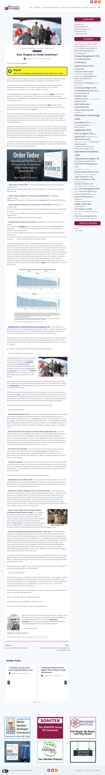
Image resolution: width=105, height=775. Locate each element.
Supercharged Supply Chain (83, 201)
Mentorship (80, 144)
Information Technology (87, 117)
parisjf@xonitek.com (32, 628)
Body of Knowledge (80, 29)
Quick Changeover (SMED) (80, 181)
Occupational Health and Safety (84, 146)
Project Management (83, 177)
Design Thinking (78, 76)
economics (21, 226)
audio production (92, 46)
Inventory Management (82, 125)
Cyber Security (78, 74)
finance (52, 94)
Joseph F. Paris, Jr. (32, 58)
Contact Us (93, 7)
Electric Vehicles (78, 85)
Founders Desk (32, 48)
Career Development (84, 51)
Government (96, 99)
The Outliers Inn (83, 209)
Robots (76, 191)
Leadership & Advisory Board (51, 7)
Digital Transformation (83, 78)
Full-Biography (11, 633)
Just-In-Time (79, 127)
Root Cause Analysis (28, 637)
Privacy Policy (9, 2)
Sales (86, 194)
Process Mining (78, 174)
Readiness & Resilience (83, 184)
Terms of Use (19, 2)
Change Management (87, 56)
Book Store (85, 7)
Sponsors (64, 7)
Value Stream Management (85, 216)
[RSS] (99, 2)
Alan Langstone (17, 673)
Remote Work (78, 186)
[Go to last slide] (8, 682)
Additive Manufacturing (80, 44)
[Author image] (25, 58)
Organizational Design (86, 158)
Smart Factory (93, 194)
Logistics (79, 136)
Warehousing (83, 218)
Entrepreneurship (83, 90)
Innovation (81, 122)
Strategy (78, 199)
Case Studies (80, 53)
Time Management (89, 211)
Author (76, 48)
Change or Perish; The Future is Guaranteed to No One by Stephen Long (55, 648)
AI (94, 44)
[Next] (65, 682)
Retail (77, 189)
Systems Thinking (79, 206)
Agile (90, 44)
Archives (76, 228)
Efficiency (97, 83)
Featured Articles (79, 27)
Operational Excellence (41, 637)
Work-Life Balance (92, 218)
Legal (95, 133)
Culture (79, 69)
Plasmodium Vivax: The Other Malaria (16, 647)
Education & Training (84, 83)
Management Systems (92, 136)
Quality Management (84, 179)
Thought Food (78, 31)
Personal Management (79, 169)
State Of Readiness (83, 196)
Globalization (81, 99)
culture (49, 105)
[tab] (35, 702)
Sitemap (97, 770)
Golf (89, 99)
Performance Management (85, 165)
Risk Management (89, 188)
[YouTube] (95, 2)
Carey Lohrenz (49, 675)
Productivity (93, 174)
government (15, 385)
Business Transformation (88, 48)
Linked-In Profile (21, 633)
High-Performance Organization (82, 105)
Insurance (92, 122)
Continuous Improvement (14, 637)
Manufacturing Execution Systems (81, 142)
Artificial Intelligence (81, 46)
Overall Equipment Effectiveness (84, 161)
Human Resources (83, 110)
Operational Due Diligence (83, 149)
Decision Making (88, 74)
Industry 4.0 (78, 112)
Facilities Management (81, 93)
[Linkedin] (91, 2)
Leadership (82, 130)
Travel (96, 211)
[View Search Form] (99, 7)
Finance (80, 96)
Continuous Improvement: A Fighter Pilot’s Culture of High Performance (53, 670)
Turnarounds (78, 213)
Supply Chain (82, 204)
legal (43, 262)
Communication (82, 59)
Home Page (24, 48)
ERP (96, 91)
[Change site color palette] (5, 771)
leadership (29, 362)
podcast (87, 169)
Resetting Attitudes (92, 186)
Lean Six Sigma (83, 133)
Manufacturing (82, 139)
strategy (33, 370)
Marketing (95, 142)
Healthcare (80, 101)
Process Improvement (86, 171)
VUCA (76, 218)
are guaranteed (40, 451)
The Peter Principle (78, 211)
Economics (78, 80)
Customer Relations (83, 71)
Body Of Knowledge (74, 7)
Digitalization (90, 76)
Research (85, 186)
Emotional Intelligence (85, 88)
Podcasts (77, 24)
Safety (77, 194)
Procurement (85, 174)
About (31, 7)
